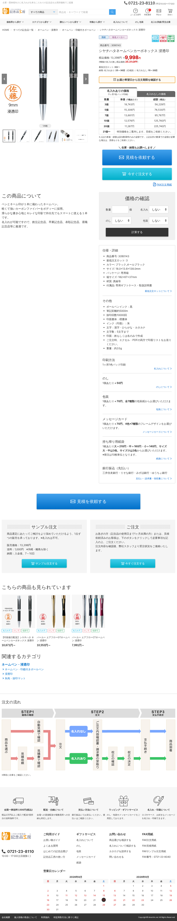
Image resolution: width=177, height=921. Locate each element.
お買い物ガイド (51, 839)
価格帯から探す (14, 22)
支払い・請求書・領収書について (153, 478)
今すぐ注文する (140, 174)
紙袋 (78, 862)
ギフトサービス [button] (86, 834)
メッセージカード (86, 856)
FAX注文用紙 (164, 184)
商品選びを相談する (120, 839)
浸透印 (9, 673)
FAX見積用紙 (149, 845)
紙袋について (163, 458)
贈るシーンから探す (69, 22)
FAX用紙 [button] (147, 834)
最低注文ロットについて (157, 291)
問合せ (158, 15)
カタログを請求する (120, 851)
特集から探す (96, 22)
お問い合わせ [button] (117, 834)
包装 (78, 851)
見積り (170, 15)
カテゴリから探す (40, 22)
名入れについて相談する (122, 845)
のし (78, 845)
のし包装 (139, 22)
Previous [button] (4, 79)
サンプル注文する (46, 563)
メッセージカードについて (156, 431)
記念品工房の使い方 (54, 856)
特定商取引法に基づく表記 (66, 917)
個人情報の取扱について (25, 917)
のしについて (163, 386)
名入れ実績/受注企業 (160, 22)
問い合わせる (116, 856)
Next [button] (85, 79)
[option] (45, 78)
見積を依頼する (140, 157)
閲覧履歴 (147, 12)
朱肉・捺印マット (15, 678)
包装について (163, 409)
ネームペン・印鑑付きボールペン (24, 669)
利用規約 (45, 917)
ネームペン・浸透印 (16, 664)
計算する (137, 232)
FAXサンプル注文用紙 (154, 851)
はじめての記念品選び (55, 851)
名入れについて (120, 22)
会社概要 (6, 917)
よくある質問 (135, 15)
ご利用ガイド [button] (51, 834)
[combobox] (83, 12)
